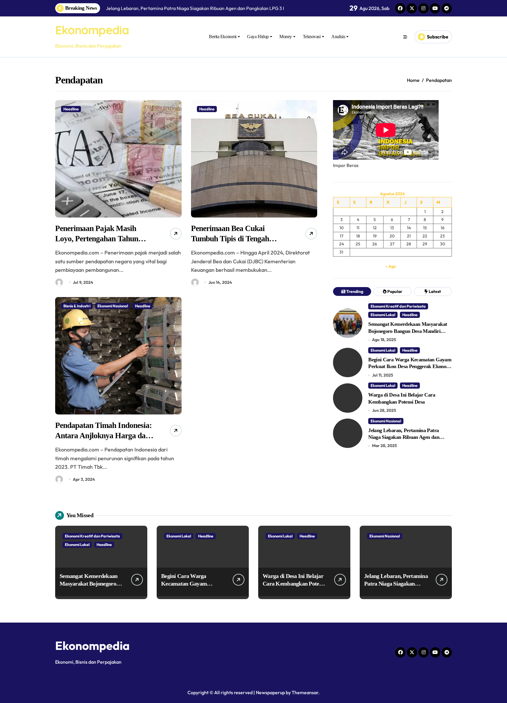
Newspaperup (270, 692)
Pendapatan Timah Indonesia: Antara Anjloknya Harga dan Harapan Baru (103, 435)
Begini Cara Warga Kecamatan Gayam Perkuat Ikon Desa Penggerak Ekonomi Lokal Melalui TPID (410, 366)
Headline (71, 109)
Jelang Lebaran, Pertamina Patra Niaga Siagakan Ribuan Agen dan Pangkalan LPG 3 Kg (403, 437)
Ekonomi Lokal (383, 314)
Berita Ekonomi (222, 36)
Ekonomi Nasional (112, 306)
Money (285, 36)
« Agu (391, 266)
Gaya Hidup (257, 36)
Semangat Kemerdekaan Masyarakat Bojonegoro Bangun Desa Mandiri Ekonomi (407, 331)
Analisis (338, 36)
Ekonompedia (92, 30)
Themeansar (305, 692)
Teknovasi (312, 36)
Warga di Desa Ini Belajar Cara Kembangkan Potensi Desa (294, 583)
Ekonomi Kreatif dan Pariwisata (398, 306)
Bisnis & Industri (76, 306)
